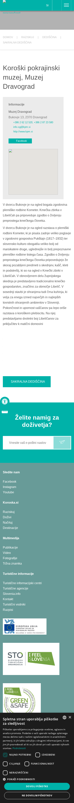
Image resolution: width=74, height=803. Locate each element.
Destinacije (10, 527)
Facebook (21, 140)
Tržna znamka (12, 563)
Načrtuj (8, 522)
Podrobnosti (19, 748)
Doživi (7, 517)
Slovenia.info (11, 593)
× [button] (69, 717)
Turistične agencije (15, 588)
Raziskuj (9, 511)
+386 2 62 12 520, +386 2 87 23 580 (33, 122)
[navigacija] (66, 5)
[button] (37, 779)
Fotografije (10, 558)
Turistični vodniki (14, 604)
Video (7, 552)
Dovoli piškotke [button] (37, 786)
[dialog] (37, 758)
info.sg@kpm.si (22, 127)
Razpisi (8, 609)
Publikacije (10, 547)
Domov (8, 37)
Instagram (9, 487)
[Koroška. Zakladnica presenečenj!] (15, 6)
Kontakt (8, 599)
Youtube (8, 492)
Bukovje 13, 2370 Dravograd (28, 117)
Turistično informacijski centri (22, 583)
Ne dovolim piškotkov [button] (37, 795)
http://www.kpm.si (23, 131)
